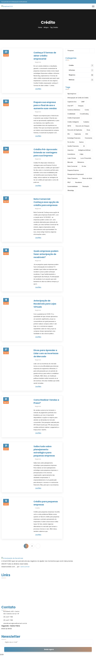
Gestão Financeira (73, 146)
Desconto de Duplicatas (75, 130)
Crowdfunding (84, 114)
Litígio (81, 154)
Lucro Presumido (86, 158)
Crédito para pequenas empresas (46, 503)
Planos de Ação (87, 178)
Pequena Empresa (73, 170)
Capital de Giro (72, 102)
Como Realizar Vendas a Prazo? (46, 401)
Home (40, 27)
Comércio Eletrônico (74, 110)
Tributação (85, 186)
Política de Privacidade (9, 601)
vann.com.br (25, 567)
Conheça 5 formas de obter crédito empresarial (45, 55)
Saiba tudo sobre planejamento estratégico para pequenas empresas (44, 451)
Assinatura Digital (7, 598)
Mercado (70, 162)
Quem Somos (6, 583)
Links (3, 604)
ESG (87, 134)
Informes (81, 70)
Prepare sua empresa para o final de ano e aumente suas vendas (45, 105)
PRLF (69, 182)
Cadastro (4, 592)
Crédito (37, 508)
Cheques (80, 106)
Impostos (71, 150)
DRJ (69, 134)
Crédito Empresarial (74, 118)
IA (84, 146)
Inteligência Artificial (84, 150)
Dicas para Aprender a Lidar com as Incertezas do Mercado (46, 353)
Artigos (46, 27)
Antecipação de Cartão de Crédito (78, 98)
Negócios (38, 62)
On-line (84, 166)
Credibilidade (71, 114)
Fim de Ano (71, 142)
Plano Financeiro (73, 178)
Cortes (87, 110)
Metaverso (81, 162)
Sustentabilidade (73, 186)
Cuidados (86, 122)
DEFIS (69, 126)
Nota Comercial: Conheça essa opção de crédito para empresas (46, 202)
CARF (83, 102)
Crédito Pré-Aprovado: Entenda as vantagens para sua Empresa (45, 152)
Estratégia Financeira (74, 138)
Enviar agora (49, 649)
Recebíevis (78, 182)
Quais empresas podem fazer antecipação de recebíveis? (46, 254)
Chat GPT (70, 106)
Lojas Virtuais (72, 158)
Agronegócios (72, 94)
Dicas (88, 130)
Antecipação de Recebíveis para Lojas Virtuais (45, 303)
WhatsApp (71, 190)
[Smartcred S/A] (7, 6)
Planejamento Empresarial (76, 174)
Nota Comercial (72, 166)
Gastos (81, 142)
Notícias (81, 80)
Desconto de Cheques (82, 126)
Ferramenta (88, 138)
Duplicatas (78, 134)
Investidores (71, 154)
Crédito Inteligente (73, 122)
